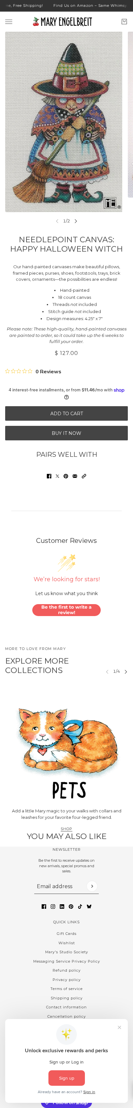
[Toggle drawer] (8, 21)
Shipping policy (67, 998)
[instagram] (52, 906)
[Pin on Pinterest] (65, 476)
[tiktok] (80, 906)
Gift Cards (67, 933)
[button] (83, 476)
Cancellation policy (66, 1016)
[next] (76, 221)
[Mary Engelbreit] (66, 21)
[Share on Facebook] (49, 476)
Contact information (66, 1007)
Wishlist (66, 943)
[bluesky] (89, 906)
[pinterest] (71, 906)
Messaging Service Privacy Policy (66, 961)
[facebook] (43, 906)
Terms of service (66, 988)
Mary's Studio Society (66, 952)
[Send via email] (74, 476)
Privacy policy (67, 979)
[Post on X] (57, 476)
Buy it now (66, 433)
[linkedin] (62, 906)
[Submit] (92, 886)
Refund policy (67, 970)
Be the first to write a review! (66, 610)
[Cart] (124, 21)
